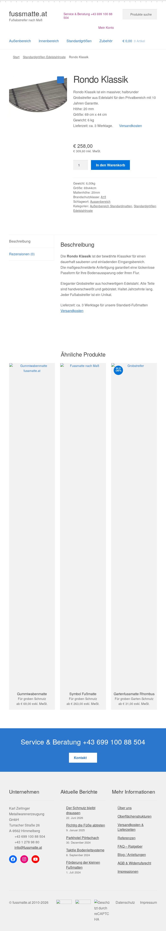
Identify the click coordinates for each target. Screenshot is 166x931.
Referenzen (127, 837)
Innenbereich (49, 40)
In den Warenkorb (110, 164)
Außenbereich (20, 40)
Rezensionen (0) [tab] (22, 253)
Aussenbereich (100, 201)
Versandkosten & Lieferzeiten (131, 827)
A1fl (103, 197)
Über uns (125, 807)
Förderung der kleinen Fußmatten (83, 865)
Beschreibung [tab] (19, 241)
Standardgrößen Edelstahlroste (44, 57)
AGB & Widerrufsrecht (134, 862)
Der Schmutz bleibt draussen (80, 810)
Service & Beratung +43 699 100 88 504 (88, 16)
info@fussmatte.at (28, 847)
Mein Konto (106, 27)
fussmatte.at (28, 13)
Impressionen (128, 871)
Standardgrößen (79, 40)
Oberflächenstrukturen (135, 816)
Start (16, 57)
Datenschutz (125, 902)
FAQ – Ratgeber (130, 846)
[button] (60, 79)
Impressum (148, 902)
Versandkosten (130, 125)
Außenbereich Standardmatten (111, 206)
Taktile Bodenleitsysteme (85, 849)
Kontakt (81, 757)
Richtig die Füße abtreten (85, 825)
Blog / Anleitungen (132, 854)
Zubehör (105, 40)
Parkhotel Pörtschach (82, 837)
